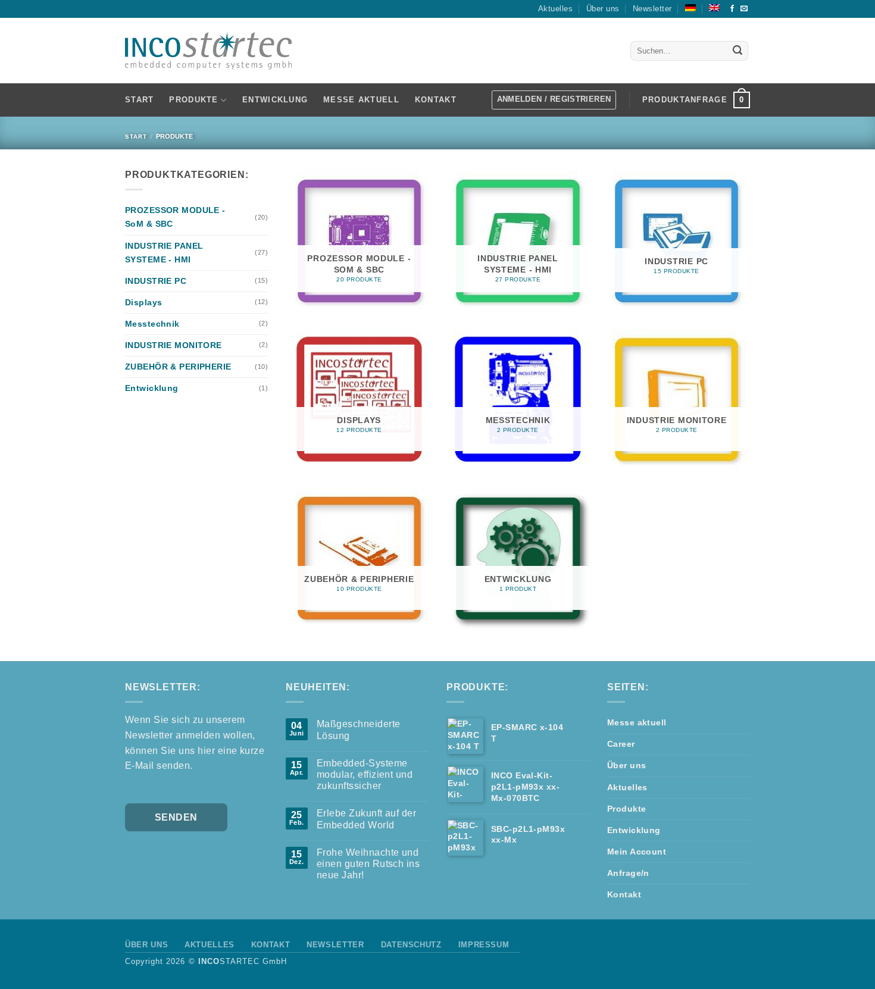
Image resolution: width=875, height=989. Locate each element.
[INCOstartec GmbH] (208, 51)
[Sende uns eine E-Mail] (744, 9)
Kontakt (436, 99)
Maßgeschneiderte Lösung (359, 729)
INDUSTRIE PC (155, 281)
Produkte (626, 808)
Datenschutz (411, 944)
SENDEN (176, 817)
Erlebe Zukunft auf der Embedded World (367, 819)
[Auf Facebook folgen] (732, 9)
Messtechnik (152, 323)
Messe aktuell (361, 99)
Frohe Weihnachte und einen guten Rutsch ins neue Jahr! (368, 863)
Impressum (484, 944)
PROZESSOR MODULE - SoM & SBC (175, 217)
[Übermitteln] (737, 51)
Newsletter (652, 8)
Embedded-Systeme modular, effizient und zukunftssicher (365, 774)
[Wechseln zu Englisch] (714, 7)
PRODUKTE (193, 99)
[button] (696, 100)
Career (621, 744)
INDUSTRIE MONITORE (173, 345)
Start (139, 99)
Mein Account (636, 851)
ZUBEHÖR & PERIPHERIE (178, 366)
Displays (143, 302)
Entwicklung (275, 99)
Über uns (603, 8)
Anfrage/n (628, 873)
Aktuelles (555, 8)
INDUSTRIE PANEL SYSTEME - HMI (164, 252)
